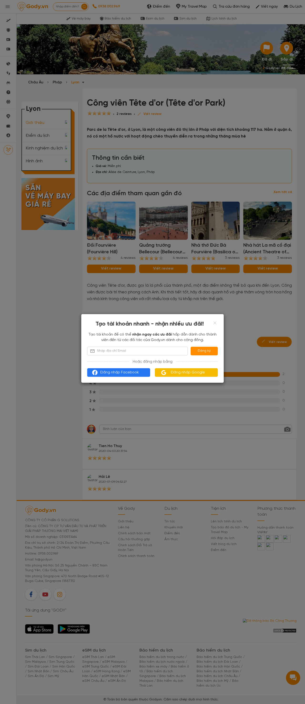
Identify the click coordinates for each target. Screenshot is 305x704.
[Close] (215, 323)
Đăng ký (204, 351)
